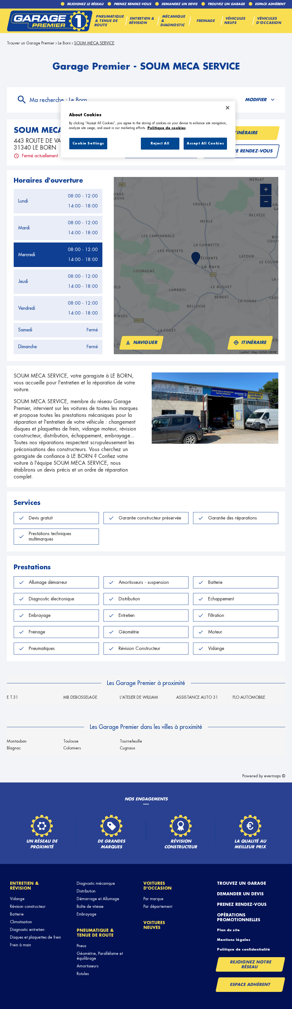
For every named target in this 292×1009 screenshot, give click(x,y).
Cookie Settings (88, 143)
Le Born (64, 43)
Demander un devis (240, 894)
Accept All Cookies (205, 143)
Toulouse (70, 741)
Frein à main (20, 945)
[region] (148, 129)
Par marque (153, 899)
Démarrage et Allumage (98, 899)
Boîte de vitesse (90, 906)
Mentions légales (233, 939)
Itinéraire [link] (245, 133)
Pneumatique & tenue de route (95, 932)
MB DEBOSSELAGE (80, 697)
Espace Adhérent (250, 984)
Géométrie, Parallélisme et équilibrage (100, 955)
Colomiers (72, 748)
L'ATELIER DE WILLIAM (139, 697)
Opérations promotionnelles (238, 917)
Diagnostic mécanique (96, 883)
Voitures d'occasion (157, 885)
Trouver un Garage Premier (30, 43)
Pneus (81, 946)
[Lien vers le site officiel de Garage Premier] (49, 20)
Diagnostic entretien (27, 929)
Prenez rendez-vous (242, 904)
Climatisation (21, 922)
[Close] (227, 107)
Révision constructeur (28, 906)
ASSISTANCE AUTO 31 (197, 697)
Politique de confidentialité (243, 949)
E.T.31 (12, 697)
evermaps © (274, 776)
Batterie (17, 914)
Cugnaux (127, 748)
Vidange (17, 899)
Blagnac (14, 748)
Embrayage (86, 914)
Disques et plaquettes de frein (35, 937)
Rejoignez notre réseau (251, 964)
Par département (157, 906)
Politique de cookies (166, 128)
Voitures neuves (154, 925)
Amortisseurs (87, 966)
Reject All (160, 143)
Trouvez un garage (241, 883)
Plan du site (228, 930)
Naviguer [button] (145, 343)
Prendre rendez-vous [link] (245, 151)
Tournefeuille (131, 741)
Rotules (83, 974)
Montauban (17, 741)
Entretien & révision (24, 885)
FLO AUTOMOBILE (249, 697)
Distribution (86, 891)
